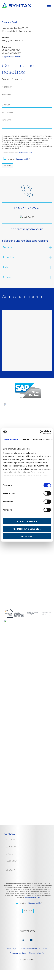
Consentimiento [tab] (10, 439)
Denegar (27, 536)
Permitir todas (27, 521)
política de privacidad (22, 159)
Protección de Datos (18, 953)
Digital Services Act (36, 953)
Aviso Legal (11, 948)
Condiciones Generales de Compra (33, 948)
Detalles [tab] (25, 439)
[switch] (47, 493)
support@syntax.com (11, 56)
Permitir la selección (27, 529)
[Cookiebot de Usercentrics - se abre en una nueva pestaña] (39, 432)
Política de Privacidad (26, 153)
